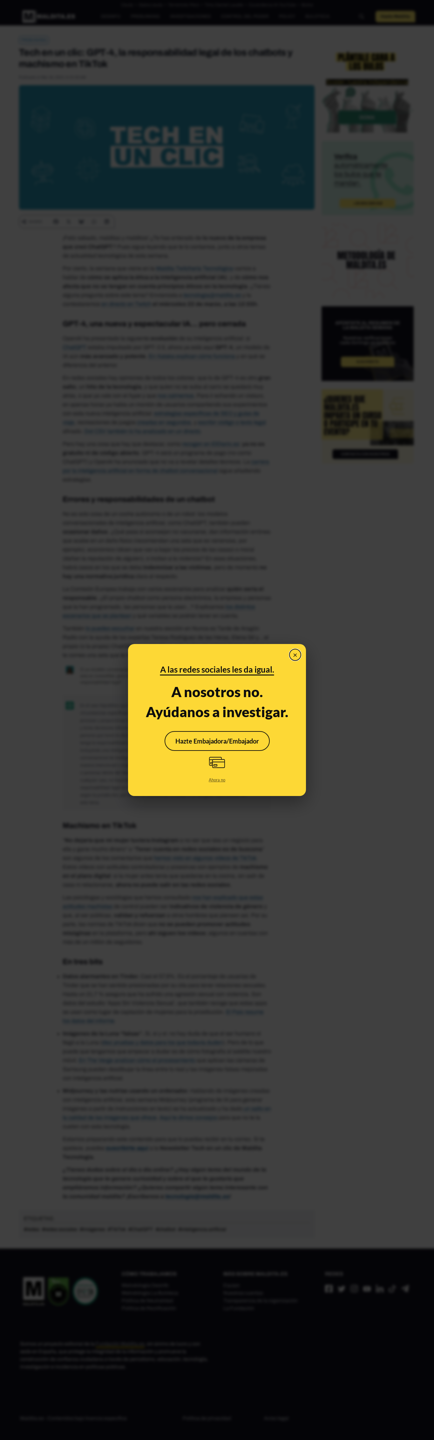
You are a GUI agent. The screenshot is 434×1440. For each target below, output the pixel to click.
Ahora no (217, 779)
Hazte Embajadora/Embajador (217, 741)
